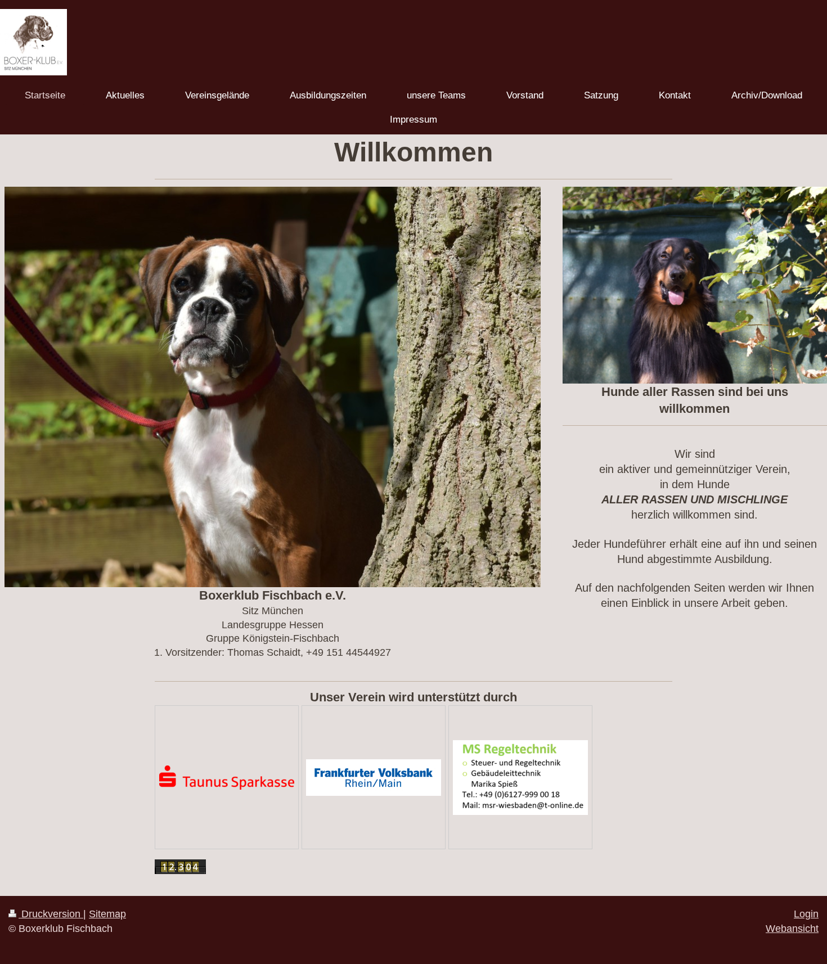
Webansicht (792, 928)
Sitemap (107, 914)
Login (806, 914)
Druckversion (51, 914)
